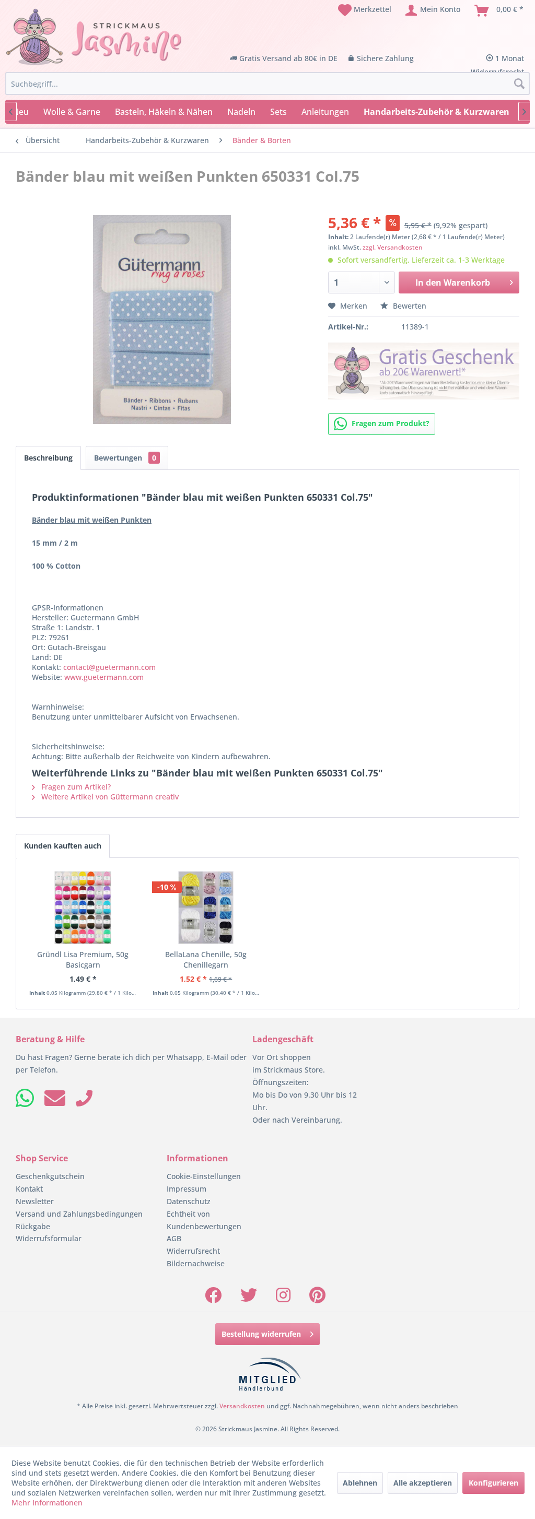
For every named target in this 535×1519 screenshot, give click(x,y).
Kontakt (29, 1189)
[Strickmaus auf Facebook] (213, 1298)
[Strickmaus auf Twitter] (248, 1298)
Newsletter (35, 1201)
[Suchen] (519, 84)
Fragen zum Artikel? (75, 787)
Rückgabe (33, 1226)
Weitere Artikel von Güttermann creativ (109, 797)
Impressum (186, 1189)
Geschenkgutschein (50, 1176)
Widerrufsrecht (193, 1251)
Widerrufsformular (49, 1238)
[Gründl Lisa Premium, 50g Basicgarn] (83, 907)
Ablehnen (360, 1483)
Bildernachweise (196, 1263)
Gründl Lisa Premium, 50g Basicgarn (83, 959)
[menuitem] (365, 10)
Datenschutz (189, 1201)
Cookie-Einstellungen (204, 1176)
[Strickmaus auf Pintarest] (317, 1298)
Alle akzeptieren (422, 1483)
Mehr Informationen (47, 1503)
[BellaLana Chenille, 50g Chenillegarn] (206, 907)
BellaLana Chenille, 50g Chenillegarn (206, 959)
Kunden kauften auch (62, 846)
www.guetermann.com (104, 677)
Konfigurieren (493, 1483)
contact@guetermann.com (109, 667)
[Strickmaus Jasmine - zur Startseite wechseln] (94, 37)
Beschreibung (48, 458)
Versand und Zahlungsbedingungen (79, 1214)
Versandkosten (242, 1406)
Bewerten (408, 306)
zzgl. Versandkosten (393, 247)
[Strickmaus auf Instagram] (283, 1298)
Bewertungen (125, 458)
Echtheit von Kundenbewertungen (204, 1220)
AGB (174, 1238)
